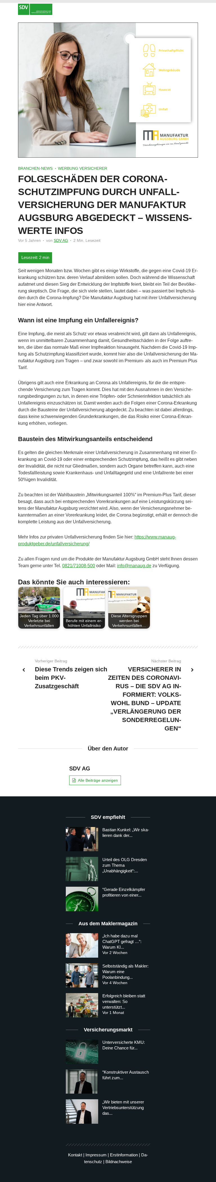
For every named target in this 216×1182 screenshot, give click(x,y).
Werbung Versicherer (82, 168)
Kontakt (75, 1154)
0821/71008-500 (78, 565)
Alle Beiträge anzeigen (98, 780)
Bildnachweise (118, 1161)
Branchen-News (35, 168)
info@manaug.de (134, 565)
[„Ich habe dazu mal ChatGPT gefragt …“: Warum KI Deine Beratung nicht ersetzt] (82, 945)
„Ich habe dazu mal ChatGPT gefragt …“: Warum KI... (121, 941)
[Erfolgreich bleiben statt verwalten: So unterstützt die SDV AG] (82, 1005)
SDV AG (61, 240)
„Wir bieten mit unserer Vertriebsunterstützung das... (123, 1108)
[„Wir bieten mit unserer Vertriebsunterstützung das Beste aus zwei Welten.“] (82, 1111)
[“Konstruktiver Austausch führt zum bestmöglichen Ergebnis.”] (82, 1081)
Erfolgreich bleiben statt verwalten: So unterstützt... (123, 1001)
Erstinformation (124, 1154)
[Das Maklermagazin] (108, 9)
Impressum (96, 1154)
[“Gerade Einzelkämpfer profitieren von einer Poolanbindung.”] (82, 899)
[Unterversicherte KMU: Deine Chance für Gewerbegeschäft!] (82, 1052)
